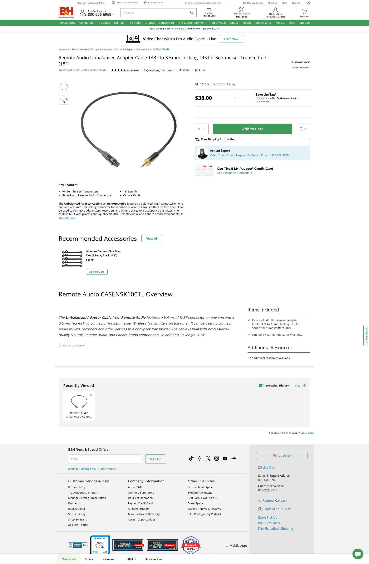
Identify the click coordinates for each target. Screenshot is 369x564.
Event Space (195, 503)
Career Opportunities (141, 519)
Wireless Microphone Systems (96, 49)
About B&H (135, 487)
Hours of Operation (140, 498)
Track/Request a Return (83, 492)
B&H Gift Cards (269, 523)
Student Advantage (200, 492)
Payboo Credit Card (140, 503)
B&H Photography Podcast (204, 514)
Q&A (131, 559)
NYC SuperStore (255, 2)
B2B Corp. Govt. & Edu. (202, 498)
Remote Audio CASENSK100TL (153, 49)
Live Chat (296, 2)
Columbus (179, 28)
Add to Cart (252, 128)
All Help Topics (78, 525)
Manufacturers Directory (144, 514)
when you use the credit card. (277, 98)
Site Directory (77, 514)
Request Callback (275, 500)
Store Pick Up (268, 517)
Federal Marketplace (201, 487)
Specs (89, 559)
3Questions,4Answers (159, 70)
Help (284, 2)
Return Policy (76, 487)
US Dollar (285, 456)
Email (74, 459)
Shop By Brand (77, 519)
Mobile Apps (239, 545)
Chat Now (231, 39)
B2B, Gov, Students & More (90, 2)
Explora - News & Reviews (204, 508)
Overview (69, 559)
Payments (74, 503)
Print (202, 70)
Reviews (110, 559)
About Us (272, 2)
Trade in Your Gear (277, 509)
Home (62, 49)
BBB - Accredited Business (77, 545)
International (76, 508)
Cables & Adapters (125, 49)
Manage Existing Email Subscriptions (92, 468)
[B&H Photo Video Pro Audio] (68, 12)
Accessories (154, 559)
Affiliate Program (139, 508)
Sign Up (155, 459)
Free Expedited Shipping (275, 528)
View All (152, 238)
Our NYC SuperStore (141, 492)
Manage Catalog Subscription (87, 498)
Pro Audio (72, 49)
